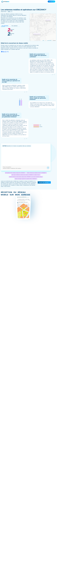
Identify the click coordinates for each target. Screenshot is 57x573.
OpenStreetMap (49, 40)
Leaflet (43, 40)
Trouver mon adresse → (44, 182)
